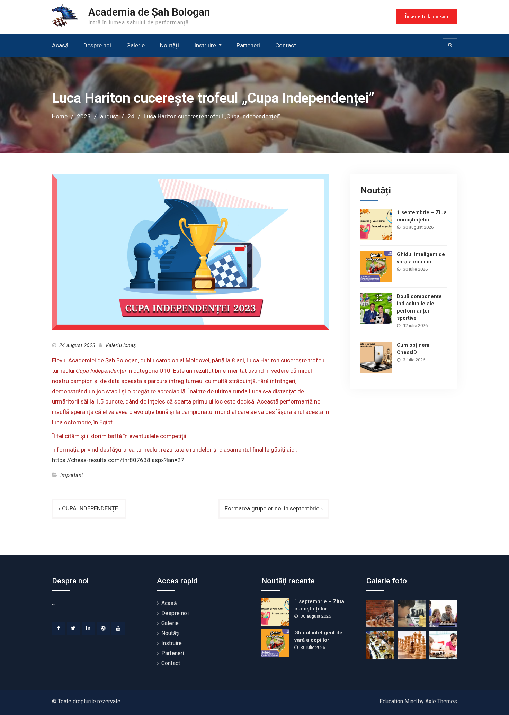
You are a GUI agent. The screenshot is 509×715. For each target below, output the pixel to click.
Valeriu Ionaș (120, 345)
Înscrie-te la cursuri (426, 16)
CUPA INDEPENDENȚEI (91, 508)
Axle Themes (441, 701)
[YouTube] (118, 628)
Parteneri (248, 45)
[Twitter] (73, 628)
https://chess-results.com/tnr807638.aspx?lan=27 (118, 459)
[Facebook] (58, 628)
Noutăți (169, 45)
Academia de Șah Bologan (149, 12)
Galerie (135, 45)
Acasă (60, 45)
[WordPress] (103, 628)
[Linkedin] (88, 628)
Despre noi (97, 45)
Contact (285, 45)
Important (71, 475)
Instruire (205, 45)
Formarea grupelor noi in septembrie (272, 508)
